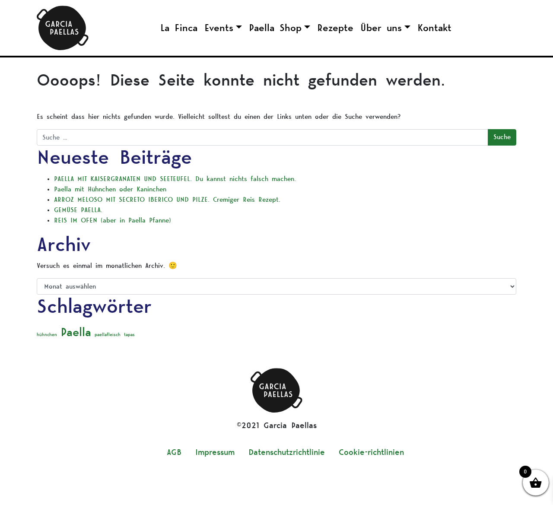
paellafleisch (108, 334)
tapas (129, 334)
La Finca (178, 28)
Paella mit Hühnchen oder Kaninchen (110, 189)
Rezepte (335, 28)
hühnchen (47, 334)
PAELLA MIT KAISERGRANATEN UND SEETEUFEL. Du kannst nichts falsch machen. (175, 179)
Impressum (215, 452)
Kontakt (434, 28)
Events (218, 28)
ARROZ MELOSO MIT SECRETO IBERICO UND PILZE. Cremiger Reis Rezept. (167, 199)
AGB (174, 452)
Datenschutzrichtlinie (286, 452)
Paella (75, 332)
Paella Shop (275, 28)
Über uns (381, 28)
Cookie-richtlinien (371, 452)
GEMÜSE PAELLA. (80, 210)
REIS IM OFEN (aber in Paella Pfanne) (112, 220)
